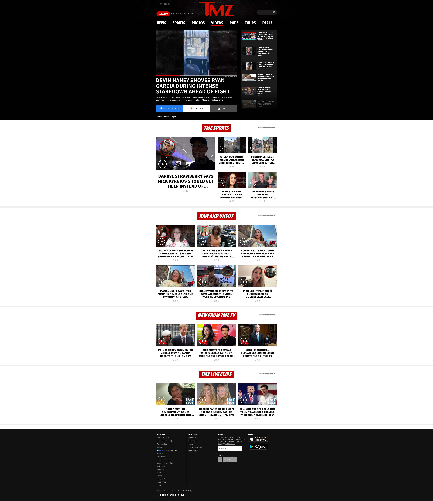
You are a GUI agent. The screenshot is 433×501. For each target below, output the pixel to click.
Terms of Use (162, 444)
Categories (161, 466)
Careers (190, 444)
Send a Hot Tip (193, 441)
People (159, 476)
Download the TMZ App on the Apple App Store (258, 439)
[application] (196, 53)
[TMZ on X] (161, 4)
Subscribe (240, 448)
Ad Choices (161, 447)
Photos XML (161, 482)
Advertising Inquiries (195, 447)
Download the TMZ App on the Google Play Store (258, 447)
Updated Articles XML (165, 463)
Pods (234, 23)
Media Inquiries (193, 450)
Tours (250, 23)
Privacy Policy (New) (164, 441)
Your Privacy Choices (169, 450)
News (161, 23)
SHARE (198, 108)
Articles (160, 453)
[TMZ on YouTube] (229, 459)
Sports (179, 23)
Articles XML (161, 457)
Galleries (160, 472)
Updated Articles (163, 460)
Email (225, 108)
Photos (198, 23)
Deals (267, 23)
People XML (161, 479)
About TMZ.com (163, 438)
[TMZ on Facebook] (158, 4)
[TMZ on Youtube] (165, 4)
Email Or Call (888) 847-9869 (182, 14)
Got (163, 13)
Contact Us (192, 438)
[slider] (196, 75)
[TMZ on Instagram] (169, 4)
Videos (217, 23)
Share (171, 108)
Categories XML (163, 469)
